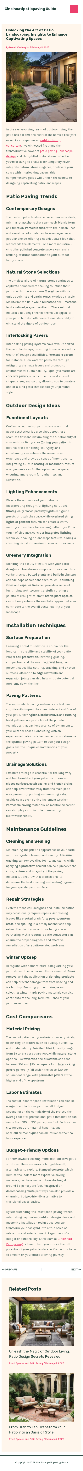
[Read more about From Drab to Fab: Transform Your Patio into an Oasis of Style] (41, 1397)
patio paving (48, 151)
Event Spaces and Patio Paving (26, 1363)
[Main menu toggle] (74, 9)
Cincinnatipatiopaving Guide (30, 9)
